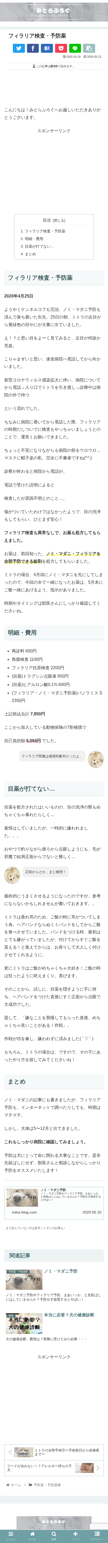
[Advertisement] (54, 87)
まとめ (30, 254)
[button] (97, 1079)
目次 (47, 220)
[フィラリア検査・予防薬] (47, 48)
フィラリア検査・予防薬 (45, 231)
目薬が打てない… (39, 246)
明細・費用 (34, 239)
